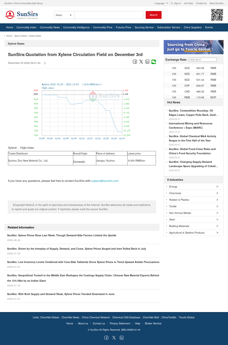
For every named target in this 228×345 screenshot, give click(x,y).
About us (83, 323)
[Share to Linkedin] (147, 61)
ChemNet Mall (151, 317)
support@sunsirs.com (105, 181)
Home (9, 27)
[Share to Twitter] (141, 61)
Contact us (99, 323)
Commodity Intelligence (76, 27)
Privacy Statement (120, 323)
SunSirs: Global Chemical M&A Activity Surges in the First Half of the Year (192, 138)
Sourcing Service (144, 27)
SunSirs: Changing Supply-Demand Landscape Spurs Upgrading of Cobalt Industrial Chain (192, 164)
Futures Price (123, 27)
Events (209, 27)
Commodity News (50, 27)
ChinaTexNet (169, 317)
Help (137, 323)
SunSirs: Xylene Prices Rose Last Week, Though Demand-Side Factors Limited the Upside (61, 235)
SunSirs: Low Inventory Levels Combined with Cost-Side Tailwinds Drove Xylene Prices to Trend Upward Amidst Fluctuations (83, 262)
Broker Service (153, 323)
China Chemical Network (96, 317)
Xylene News (20, 35)
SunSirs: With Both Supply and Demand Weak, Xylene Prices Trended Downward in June (61, 294)
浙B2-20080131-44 (130, 329)
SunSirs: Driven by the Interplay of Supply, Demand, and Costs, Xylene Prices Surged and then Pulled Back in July (76, 248)
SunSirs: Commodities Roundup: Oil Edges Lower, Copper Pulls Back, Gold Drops (192, 113)
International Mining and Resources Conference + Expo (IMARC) (191, 125)
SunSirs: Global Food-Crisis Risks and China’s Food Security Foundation (192, 151)
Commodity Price (102, 27)
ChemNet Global (49, 317)
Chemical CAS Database (126, 317)
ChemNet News (70, 317)
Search (154, 15)
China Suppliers (193, 27)
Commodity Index (26, 27)
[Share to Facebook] (135, 61)
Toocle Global (186, 317)
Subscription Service (168, 27)
